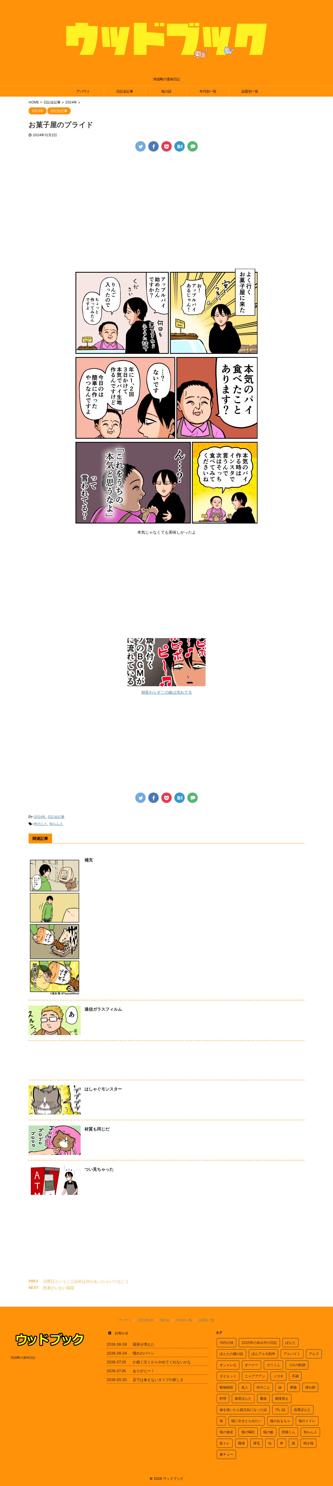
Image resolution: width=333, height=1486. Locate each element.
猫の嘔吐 (248, 1432)
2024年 (40, 817)
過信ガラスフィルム (103, 1009)
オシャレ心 (228, 1365)
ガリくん (273, 1365)
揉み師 (310, 1387)
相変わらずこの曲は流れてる (166, 692)
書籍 (263, 1398)
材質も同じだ (97, 1128)
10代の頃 (226, 1342)
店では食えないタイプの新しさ (158, 1379)
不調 (295, 1376)
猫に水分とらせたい (246, 1421)
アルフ (314, 1354)
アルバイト (292, 1354)
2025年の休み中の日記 (259, 1342)
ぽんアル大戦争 (263, 1354)
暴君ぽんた (243, 1398)
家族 (293, 1387)
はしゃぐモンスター (103, 1088)
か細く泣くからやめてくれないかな (162, 1362)
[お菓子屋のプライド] (179, 146)
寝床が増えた (144, 1344)
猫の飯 (268, 1432)
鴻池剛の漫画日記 (22, 1357)
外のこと (40, 824)
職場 (241, 1443)
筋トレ (225, 1443)
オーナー (251, 1365)
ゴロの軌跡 (297, 1365)
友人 (244, 1387)
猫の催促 (226, 1432)
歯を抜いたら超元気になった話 (243, 1410)
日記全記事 (124, 91)
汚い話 (280, 1410)
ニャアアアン (255, 1376)
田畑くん (288, 1432)
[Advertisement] (166, 195)
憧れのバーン (144, 1353)
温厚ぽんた (302, 1410)
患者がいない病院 (58, 1287)
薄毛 (256, 1443)
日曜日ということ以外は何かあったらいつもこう (86, 1281)
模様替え (282, 1398)
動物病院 (226, 1387)
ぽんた (290, 1342)
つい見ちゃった (99, 1169)
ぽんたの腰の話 (231, 1354)
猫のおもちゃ (280, 1421)
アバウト (83, 91)
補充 (89, 859)
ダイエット (228, 1376)
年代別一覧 (208, 91)
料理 (223, 1398)
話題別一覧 (249, 91)
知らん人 (56, 824)
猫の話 (166, 91)
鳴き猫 (308, 1443)
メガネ (278, 1376)
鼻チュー (226, 1454)
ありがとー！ (144, 1371)
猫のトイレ (307, 1421)
